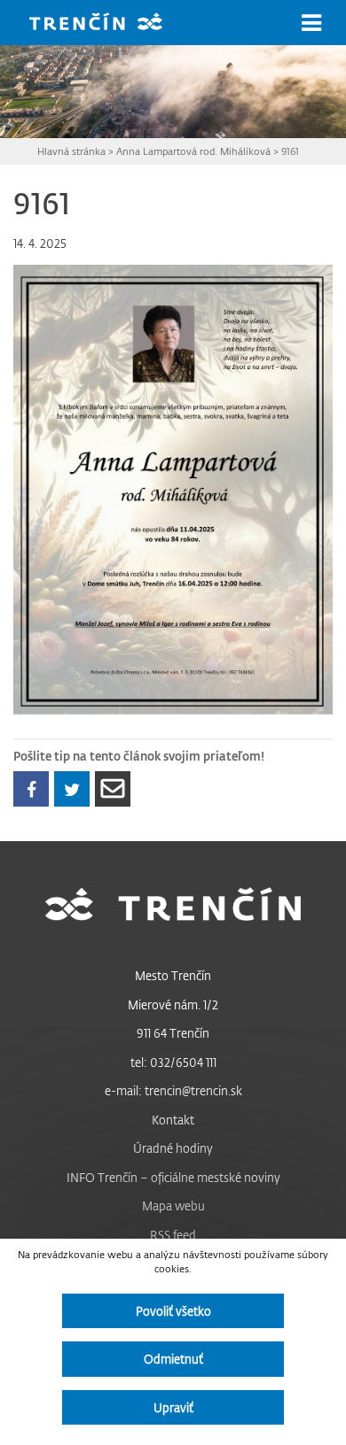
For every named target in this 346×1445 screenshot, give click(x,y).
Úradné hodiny (173, 1147)
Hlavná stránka (71, 151)
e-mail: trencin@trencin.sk (173, 1090)
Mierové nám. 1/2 (173, 1004)
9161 (290, 151)
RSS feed (173, 1234)
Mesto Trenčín (173, 975)
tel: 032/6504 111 (173, 1062)
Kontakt (173, 1119)
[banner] (109, 23)
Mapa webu (173, 1205)
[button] (311, 23)
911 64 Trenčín (173, 1032)
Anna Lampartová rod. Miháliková (193, 151)
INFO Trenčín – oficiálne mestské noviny (173, 1177)
